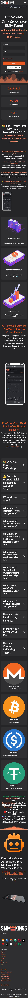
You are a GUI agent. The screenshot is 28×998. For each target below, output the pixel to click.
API (2, 965)
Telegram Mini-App (6, 972)
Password (5, 51)
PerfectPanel (4, 974)
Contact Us (4, 963)
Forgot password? (7, 59)
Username (5, 44)
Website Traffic (5, 978)
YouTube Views (5, 976)
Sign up (21, 71)
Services (3, 956)
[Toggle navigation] (25, 2)
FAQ (2, 960)
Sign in (14, 63)
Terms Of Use (5, 985)
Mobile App (4, 970)
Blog (2, 958)
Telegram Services (6, 981)
